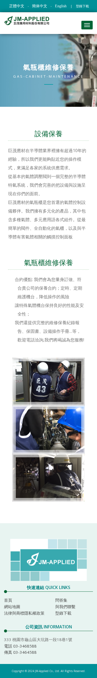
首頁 (8, 600)
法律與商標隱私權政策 (24, 613)
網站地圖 (12, 606)
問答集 (61, 600)
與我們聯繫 (65, 606)
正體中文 (16, 6)
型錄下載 (82, 6)
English (61, 6)
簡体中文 (39, 6)
